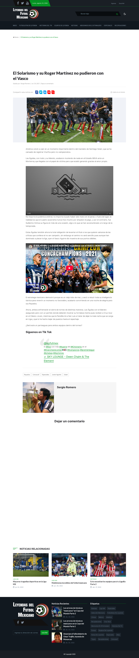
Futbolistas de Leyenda (28, 25)
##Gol (48, 347)
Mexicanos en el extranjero (100, 626)
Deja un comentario (47, 83)
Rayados (27, 374)
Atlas (118, 635)
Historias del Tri (45, 25)
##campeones (73, 350)
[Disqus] (69, 455)
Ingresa (113, 3)
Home (17, 37)
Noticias (74, 25)
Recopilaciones (120, 25)
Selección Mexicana (98, 613)
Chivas (93, 617)
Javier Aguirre (56, 374)
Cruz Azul (107, 621)
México (101, 617)
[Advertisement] (69, 55)
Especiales (108, 25)
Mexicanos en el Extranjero (90, 25)
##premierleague (87, 350)
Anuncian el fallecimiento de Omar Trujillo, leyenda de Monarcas (75, 636)
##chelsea (48, 353)
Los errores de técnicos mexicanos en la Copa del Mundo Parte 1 (73, 623)
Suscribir (121, 3)
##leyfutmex (58, 353)
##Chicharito (76, 347)
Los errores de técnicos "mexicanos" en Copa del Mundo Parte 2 (73, 611)
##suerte (63, 347)
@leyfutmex (51, 343)
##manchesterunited (53, 350)
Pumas (93, 630)
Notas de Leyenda (97, 635)
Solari (66, 374)
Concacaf (36, 374)
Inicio (15, 25)
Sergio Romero (25, 83)
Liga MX (102, 608)
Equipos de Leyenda (61, 25)
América (109, 617)
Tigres (93, 639)
